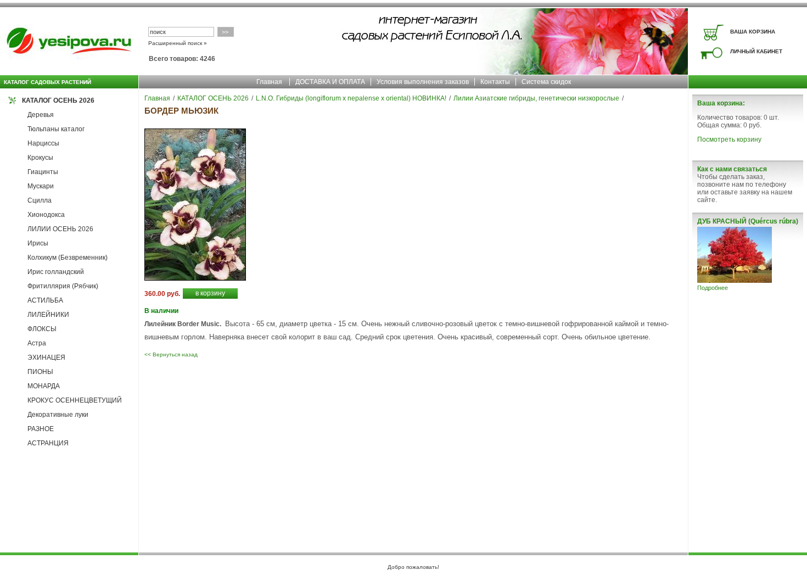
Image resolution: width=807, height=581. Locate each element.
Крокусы (40, 157)
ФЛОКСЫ (42, 329)
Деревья (40, 115)
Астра (36, 343)
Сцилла (39, 200)
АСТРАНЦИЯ (48, 443)
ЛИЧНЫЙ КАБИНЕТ (756, 51)
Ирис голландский (55, 272)
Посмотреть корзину (729, 139)
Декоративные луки (57, 414)
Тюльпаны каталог (56, 129)
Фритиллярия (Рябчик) (62, 286)
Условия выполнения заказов (423, 82)
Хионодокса (46, 215)
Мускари (40, 186)
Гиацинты (42, 172)
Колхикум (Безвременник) (67, 257)
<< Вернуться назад (171, 354)
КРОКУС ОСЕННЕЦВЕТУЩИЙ (74, 400)
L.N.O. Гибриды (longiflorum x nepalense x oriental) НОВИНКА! (351, 98)
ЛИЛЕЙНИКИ (48, 315)
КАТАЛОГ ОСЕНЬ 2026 (58, 100)
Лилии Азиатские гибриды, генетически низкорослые (536, 98)
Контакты (495, 82)
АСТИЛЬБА (45, 300)
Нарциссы (43, 143)
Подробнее (712, 287)
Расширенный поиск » (177, 43)
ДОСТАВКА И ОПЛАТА (330, 82)
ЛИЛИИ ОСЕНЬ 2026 (60, 229)
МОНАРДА (43, 386)
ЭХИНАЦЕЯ (46, 357)
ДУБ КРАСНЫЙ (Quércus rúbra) (747, 221)
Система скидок (546, 82)
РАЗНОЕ (40, 429)
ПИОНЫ (40, 372)
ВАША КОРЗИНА (752, 32)
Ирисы (37, 243)
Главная (269, 82)
